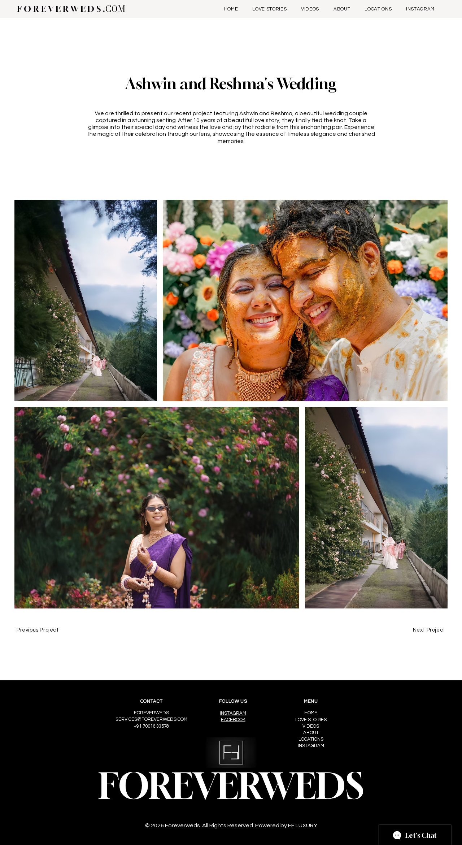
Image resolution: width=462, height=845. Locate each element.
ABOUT (311, 732)
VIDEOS (310, 726)
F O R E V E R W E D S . (71, 9)
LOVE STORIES (311, 719)
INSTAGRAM (233, 713)
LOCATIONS (310, 739)
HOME (310, 712)
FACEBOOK (233, 719)
